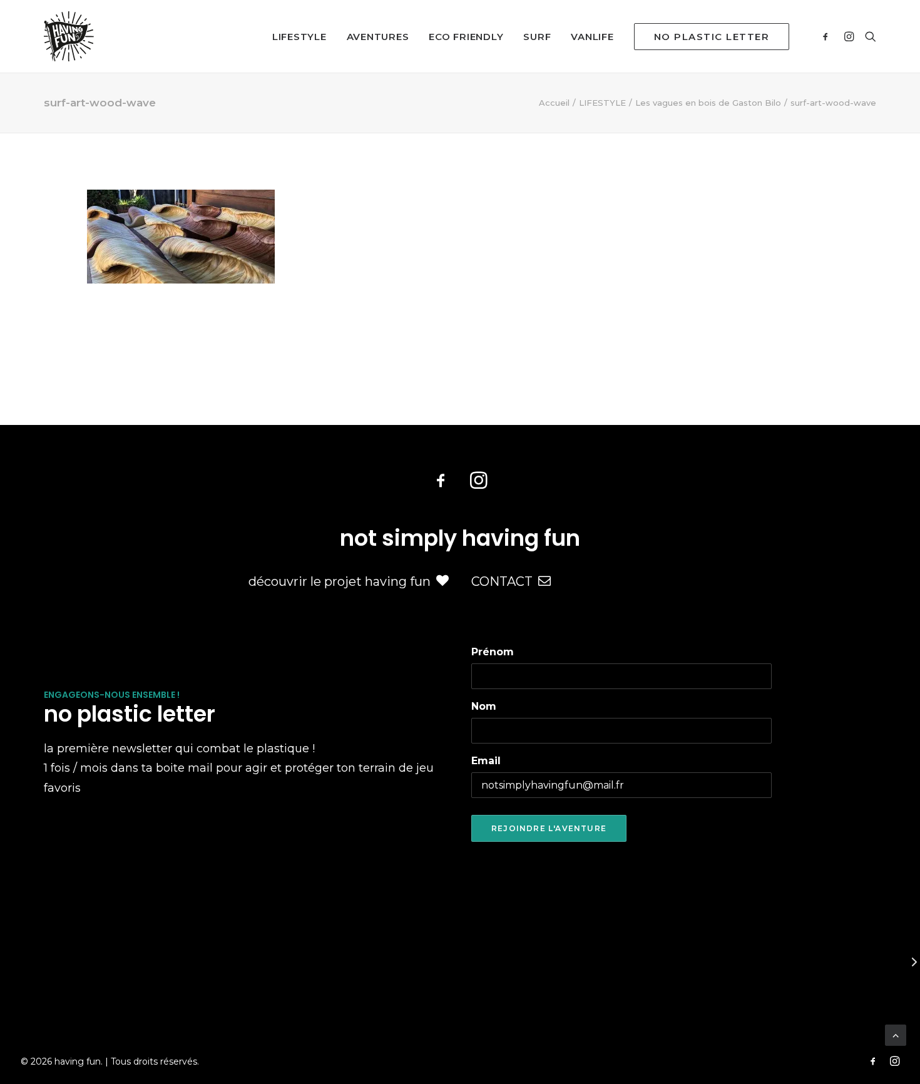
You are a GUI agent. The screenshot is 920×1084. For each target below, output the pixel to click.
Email (486, 761)
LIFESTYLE (299, 37)
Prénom (492, 652)
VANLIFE (592, 37)
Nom (483, 706)
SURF (537, 37)
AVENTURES (378, 37)
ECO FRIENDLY (466, 37)
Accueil (554, 103)
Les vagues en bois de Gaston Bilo (708, 103)
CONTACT (502, 581)
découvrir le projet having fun (339, 581)
